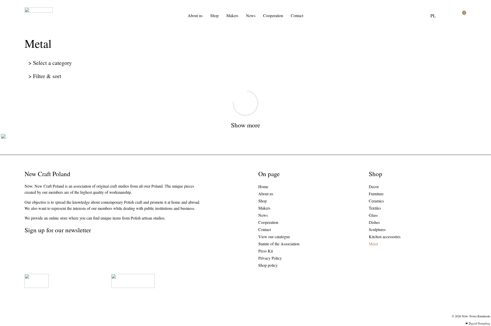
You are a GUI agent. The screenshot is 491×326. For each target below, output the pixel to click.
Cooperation (273, 15)
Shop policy (268, 265)
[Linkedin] (46, 246)
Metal (373, 243)
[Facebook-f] (37, 246)
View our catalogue (274, 236)
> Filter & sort (44, 76)
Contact (297, 15)
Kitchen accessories (384, 236)
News (250, 15)
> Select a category (50, 62)
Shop (214, 15)
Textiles (375, 208)
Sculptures (377, 229)
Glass (373, 215)
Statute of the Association (278, 243)
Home (263, 186)
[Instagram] (27, 246)
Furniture (376, 193)
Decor (374, 186)
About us (195, 15)
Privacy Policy (270, 258)
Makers (232, 15)
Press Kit (265, 250)
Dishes (374, 222)
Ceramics (376, 200)
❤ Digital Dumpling (477, 323)
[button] (447, 15)
